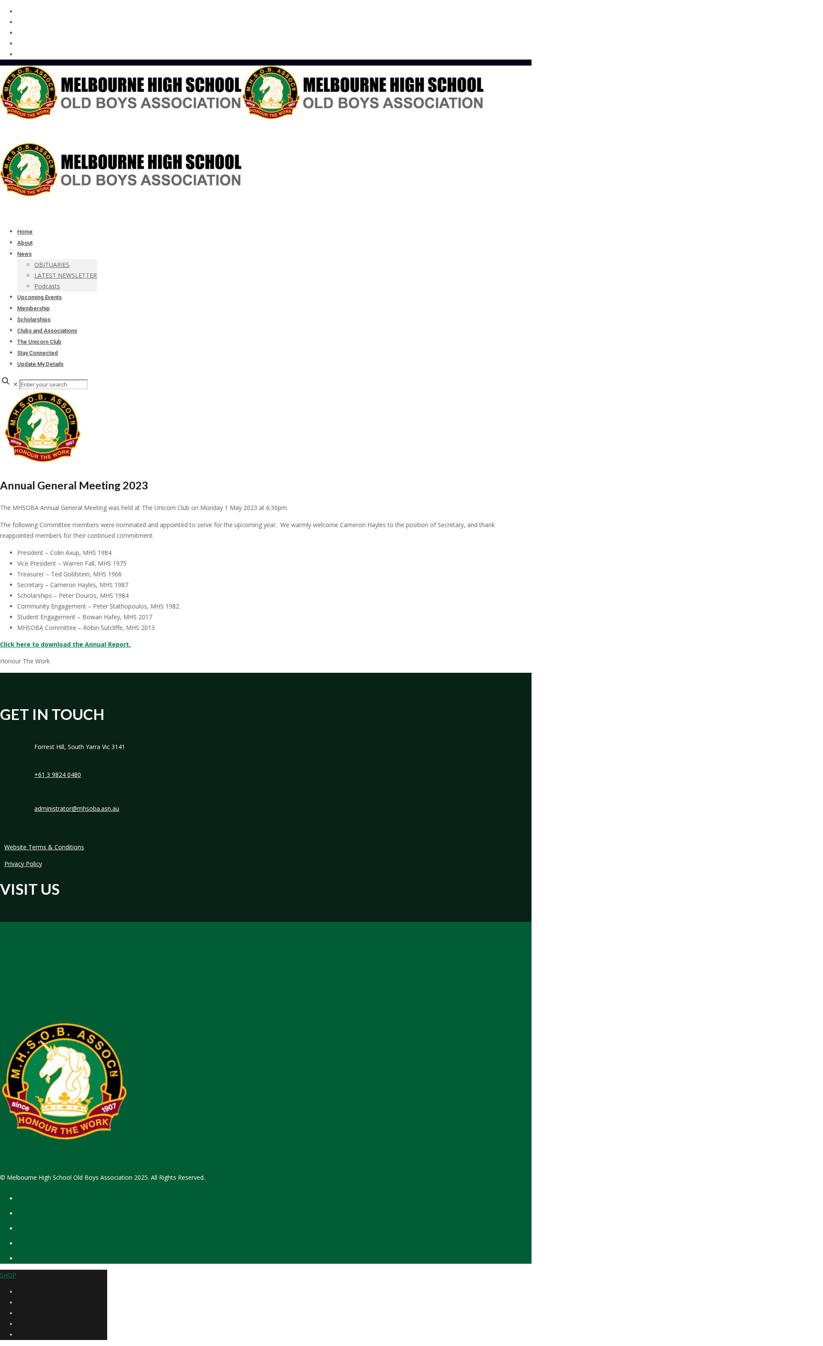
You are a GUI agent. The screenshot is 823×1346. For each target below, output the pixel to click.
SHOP (8, 1275)
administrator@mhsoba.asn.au (76, 808)
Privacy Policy (23, 864)
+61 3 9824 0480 (57, 774)
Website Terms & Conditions (44, 847)
